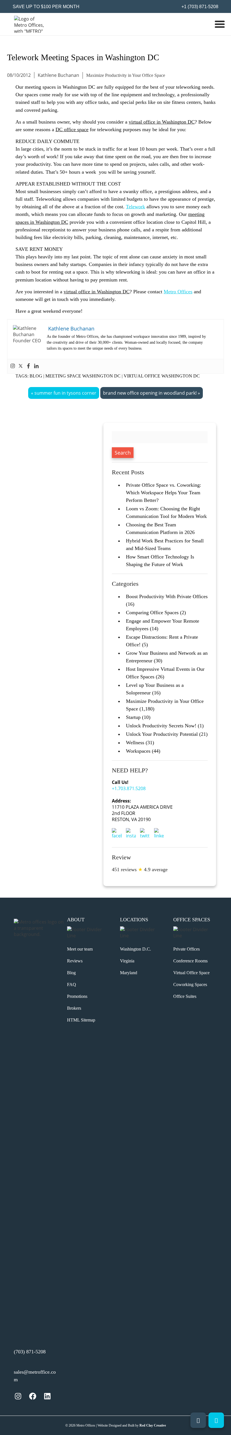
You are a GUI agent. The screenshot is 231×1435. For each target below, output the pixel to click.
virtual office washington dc (162, 376)
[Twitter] (20, 366)
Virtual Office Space (191, 972)
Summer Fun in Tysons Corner (65, 393)
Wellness (135, 742)
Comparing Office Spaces (152, 612)
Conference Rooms (190, 960)
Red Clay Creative (152, 1425)
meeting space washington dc (83, 376)
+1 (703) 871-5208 (199, 6)
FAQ (71, 984)
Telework (135, 206)
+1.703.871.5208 (129, 788)
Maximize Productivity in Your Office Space (125, 75)
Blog (36, 376)
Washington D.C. (135, 949)
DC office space (71, 129)
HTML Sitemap (81, 1020)
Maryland (128, 972)
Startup (133, 717)
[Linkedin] (36, 366)
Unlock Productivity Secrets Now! (161, 725)
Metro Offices (178, 291)
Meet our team (80, 949)
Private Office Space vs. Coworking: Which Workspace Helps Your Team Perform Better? (163, 492)
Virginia (127, 960)
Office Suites (184, 996)
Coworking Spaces (190, 984)
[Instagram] (12, 366)
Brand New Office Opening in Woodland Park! (150, 393)
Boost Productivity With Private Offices (167, 596)
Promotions (77, 996)
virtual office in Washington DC (162, 122)
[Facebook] (28, 366)
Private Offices (186, 949)
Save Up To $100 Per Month (46, 6)
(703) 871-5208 (30, 1351)
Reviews (75, 960)
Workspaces (138, 751)
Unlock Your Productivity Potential (162, 734)
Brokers (74, 1008)
